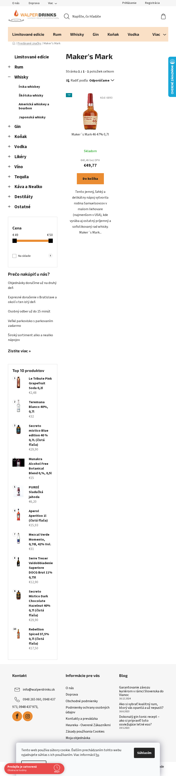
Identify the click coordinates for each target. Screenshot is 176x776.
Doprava (34, 3)
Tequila (21, 177)
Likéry (20, 157)
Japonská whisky (32, 117)
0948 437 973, (28, 707)
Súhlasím (144, 753)
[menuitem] (28, 34)
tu (97, 754)
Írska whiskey (29, 86)
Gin (17, 126)
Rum (18, 67)
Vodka (20, 147)
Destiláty (23, 197)
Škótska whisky (31, 95)
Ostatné (22, 207)
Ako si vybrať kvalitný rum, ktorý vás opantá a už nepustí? (141, 706)
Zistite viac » (19, 351)
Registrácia (152, 3)
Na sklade (34, 256)
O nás (16, 3)
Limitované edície (31, 57)
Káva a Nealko (28, 187)
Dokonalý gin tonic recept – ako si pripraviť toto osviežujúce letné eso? (139, 720)
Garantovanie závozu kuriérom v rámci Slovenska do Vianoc (141, 691)
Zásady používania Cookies (85, 731)
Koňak (20, 137)
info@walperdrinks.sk (39, 689)
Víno (18, 167)
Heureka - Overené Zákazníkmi (88, 725)
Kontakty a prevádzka (82, 718)
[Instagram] (28, 716)
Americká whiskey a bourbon (34, 106)
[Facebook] (17, 716)
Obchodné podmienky (82, 701)
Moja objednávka (78, 738)
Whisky (21, 77)
